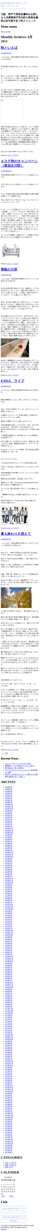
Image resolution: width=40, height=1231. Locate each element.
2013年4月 (8, 1130)
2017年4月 (8, 1026)
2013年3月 (8, 1133)
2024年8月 (8, 837)
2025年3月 (8, 824)
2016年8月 (8, 1043)
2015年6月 (8, 1074)
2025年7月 (8, 815)
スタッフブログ (13, 155)
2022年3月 (8, 898)
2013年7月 (8, 1124)
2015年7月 (8, 1072)
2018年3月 (8, 1002)
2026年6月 (8, 791)
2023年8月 (8, 861)
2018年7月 (8, 993)
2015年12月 (9, 1061)
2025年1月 (8, 826)
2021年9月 (8, 911)
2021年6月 (8, 917)
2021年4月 (8, 922)
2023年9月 (8, 859)
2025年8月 (8, 813)
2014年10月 (9, 1091)
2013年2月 (8, 1135)
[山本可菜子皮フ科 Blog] (20, 6)
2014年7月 (8, 1098)
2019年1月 (8, 980)
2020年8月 (8, 939)
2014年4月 (8, 1104)
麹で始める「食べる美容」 (15, 768)
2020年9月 (8, 937)
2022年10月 (9, 883)
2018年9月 (8, 989)
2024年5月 (8, 841)
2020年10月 (9, 935)
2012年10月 (9, 1143)
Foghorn (3, 1229)
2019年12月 (9, 956)
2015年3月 (8, 1080)
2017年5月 (8, 1024)
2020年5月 (8, 946)
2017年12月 (9, 1009)
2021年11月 (9, 906)
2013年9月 (8, 1119)
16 (2, 1189)
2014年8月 (8, 1096)
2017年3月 (8, 1028)
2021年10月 (9, 909)
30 (2, 1194)
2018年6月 (8, 996)
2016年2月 (8, 1056)
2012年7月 (8, 1150)
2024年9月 (8, 835)
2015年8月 (8, 1069)
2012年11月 (9, 1141)
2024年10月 (9, 833)
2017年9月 (8, 1015)
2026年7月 (8, 789)
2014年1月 (8, 1111)
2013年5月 (8, 1128)
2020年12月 (9, 930)
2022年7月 (8, 889)
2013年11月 (9, 1115)
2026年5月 (8, 793)
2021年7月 (8, 915)
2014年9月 (8, 1093)
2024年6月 (8, 839)
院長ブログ (9, 1167)
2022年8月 (8, 887)
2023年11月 (9, 854)
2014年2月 (8, 1109)
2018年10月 (9, 987)
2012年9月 (8, 1146)
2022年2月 (8, 900)
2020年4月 (8, 948)
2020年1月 (8, 954)
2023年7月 (8, 863)
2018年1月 (8, 1006)
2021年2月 (8, 926)
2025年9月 (8, 811)
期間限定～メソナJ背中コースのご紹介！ (20, 766)
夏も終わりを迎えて (16, 533)
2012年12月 (9, 1139)
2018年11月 (9, 985)
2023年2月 (8, 874)
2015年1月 (8, 1085)
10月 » (11, 1196)
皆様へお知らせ (10, 1165)
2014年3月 (8, 1106)
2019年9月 (8, 963)
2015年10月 (9, 1065)
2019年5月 (8, 972)
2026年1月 (8, 802)
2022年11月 (9, 880)
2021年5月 (8, 920)
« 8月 (3, 1196)
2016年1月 (8, 1059)
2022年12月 (9, 878)
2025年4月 (8, 822)
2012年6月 (8, 1152)
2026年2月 (8, 800)
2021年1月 (8, 928)
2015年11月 (9, 1063)
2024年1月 (8, 850)
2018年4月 (8, 1000)
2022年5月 (8, 893)
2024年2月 (8, 848)
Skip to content (6, 31)
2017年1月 (8, 1033)
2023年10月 (9, 856)
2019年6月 (8, 969)
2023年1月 (8, 876)
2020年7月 (8, 941)
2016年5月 (8, 1050)
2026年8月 (8, 787)
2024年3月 (8, 846)
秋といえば (9, 47)
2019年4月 (8, 974)
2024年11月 (9, 830)
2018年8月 (8, 991)
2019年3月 (8, 976)
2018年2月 (8, 1004)
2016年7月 (8, 1046)
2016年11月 (9, 1037)
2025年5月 (8, 820)
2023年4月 (8, 870)
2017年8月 (8, 1017)
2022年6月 (8, 891)
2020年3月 (8, 950)
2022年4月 (8, 896)
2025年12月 (9, 804)
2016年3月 (8, 1054)
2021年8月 (8, 913)
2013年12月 (9, 1113)
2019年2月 (8, 978)
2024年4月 (8, 843)
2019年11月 (9, 959)
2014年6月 (8, 1100)
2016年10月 (9, 1039)
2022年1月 (8, 902)
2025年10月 (9, 809)
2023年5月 (8, 867)
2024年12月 (9, 828)
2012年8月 (8, 1148)
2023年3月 (8, 872)
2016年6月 (8, 1048)
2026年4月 (8, 796)
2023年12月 (9, 852)
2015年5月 (8, 1076)
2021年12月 (9, 904)
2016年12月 (9, 1035)
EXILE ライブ (12, 381)
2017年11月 (9, 1011)
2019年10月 (9, 961)
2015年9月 (8, 1067)
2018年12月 (9, 983)
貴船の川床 (9, 269)
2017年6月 (8, 1022)
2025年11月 (9, 806)
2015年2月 (8, 1083)
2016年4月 (8, 1052)
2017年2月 (8, 1030)
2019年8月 (8, 965)
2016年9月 (8, 1041)
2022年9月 (8, 885)
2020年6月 (8, 943)
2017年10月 (9, 1013)
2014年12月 (9, 1087)
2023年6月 (8, 865)
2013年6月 (8, 1126)
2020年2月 (8, 952)
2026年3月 (8, 798)
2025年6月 (8, 817)
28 (12, 1191)
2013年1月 (8, 1137)
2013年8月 (8, 1122)
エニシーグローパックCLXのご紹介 (18, 763)
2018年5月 (8, 998)
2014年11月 (9, 1089)
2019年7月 (8, 967)
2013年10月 (9, 1117)
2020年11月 (9, 933)
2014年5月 (8, 1102)
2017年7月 (8, 1019)
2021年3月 (8, 924)
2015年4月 (8, 1078)
